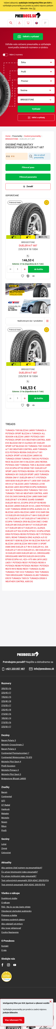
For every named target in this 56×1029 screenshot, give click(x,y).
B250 (12, 481)
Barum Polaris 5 (8, 740)
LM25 (36, 474)
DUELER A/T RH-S (24, 547)
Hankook (5, 809)
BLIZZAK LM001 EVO (30, 512)
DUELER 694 (32, 556)
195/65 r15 (6, 697)
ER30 (7, 534)
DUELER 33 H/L (28, 506)
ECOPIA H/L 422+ (20, 559)
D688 (7, 547)
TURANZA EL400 (31, 575)
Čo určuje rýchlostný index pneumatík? (18, 876)
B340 (7, 540)
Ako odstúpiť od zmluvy (12, 924)
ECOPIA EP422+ (29, 531)
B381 (35, 543)
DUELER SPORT (26, 474)
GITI (3, 801)
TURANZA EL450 (37, 569)
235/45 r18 (6, 710)
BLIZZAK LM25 (22, 484)
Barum (4, 792)
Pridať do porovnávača (28, 276)
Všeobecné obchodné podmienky (16, 911)
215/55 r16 (6, 722)
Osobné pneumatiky (32, 136)
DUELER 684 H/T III (26, 525)
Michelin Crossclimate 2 (12, 744)
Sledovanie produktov (33, 276)
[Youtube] (14, 964)
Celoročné (6, 852)
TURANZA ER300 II (38, 578)
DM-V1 (16, 477)
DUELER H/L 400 (31, 550)
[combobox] (36, 62)
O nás (4, 950)
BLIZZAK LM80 (30, 496)
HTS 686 (32, 559)
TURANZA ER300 (13, 458)
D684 (40, 496)
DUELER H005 (14, 553)
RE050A (43, 462)
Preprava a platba (9, 915)
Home (7, 136)
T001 (32, 468)
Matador (5, 813)
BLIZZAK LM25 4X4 (14, 487)
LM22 (44, 559)
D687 (45, 496)
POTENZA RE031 (20, 562)
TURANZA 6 (40, 430)
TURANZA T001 (35, 446)
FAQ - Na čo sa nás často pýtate (15, 907)
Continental (6, 796)
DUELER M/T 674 (13, 499)
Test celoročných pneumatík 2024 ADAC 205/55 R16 (25, 880)
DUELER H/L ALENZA (35, 528)
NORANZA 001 (12, 474)
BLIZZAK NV (26, 540)
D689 (43, 512)
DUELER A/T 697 (17, 518)
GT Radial (5, 805)
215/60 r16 (6, 714)
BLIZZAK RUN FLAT (41, 540)
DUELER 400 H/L (13, 503)
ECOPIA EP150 (16, 468)
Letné (3, 844)
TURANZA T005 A (28, 465)
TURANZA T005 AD (14, 493)
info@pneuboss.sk (44, 668)
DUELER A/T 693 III (14, 550)
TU (34, 8)
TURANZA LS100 (37, 484)
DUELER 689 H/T (23, 481)
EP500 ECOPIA (30, 487)
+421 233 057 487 (15, 668)
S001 (39, 481)
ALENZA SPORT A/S (14, 455)
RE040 (14, 537)
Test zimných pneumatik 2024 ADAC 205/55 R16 (23, 884)
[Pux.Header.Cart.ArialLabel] (28, 23)
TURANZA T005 (12, 430)
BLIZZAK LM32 (33, 462)
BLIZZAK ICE (22, 446)
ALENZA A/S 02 (40, 537)
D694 (20, 496)
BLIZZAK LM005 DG (33, 455)
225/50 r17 (6, 727)
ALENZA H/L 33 (42, 509)
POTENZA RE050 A (37, 562)
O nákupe (5, 902)
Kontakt (4, 946)
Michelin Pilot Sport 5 (11, 774)
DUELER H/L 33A (40, 547)
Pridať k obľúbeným (22, 276)
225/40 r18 (6, 701)
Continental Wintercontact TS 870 (16, 757)
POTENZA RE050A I (26, 471)
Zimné (4, 848)
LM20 (37, 506)
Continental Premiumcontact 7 (15, 753)
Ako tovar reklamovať (11, 928)
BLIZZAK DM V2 (18, 462)
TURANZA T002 (32, 572)
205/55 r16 (6, 688)
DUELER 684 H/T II (28, 477)
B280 (17, 540)
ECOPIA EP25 (27, 503)
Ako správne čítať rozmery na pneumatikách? (21, 868)
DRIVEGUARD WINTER (15, 556)
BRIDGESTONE (11, 139)
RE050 (43, 503)
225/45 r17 (6, 693)
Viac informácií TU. (13, 1020)
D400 (45, 521)
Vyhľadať (36, 109)
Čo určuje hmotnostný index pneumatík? (19, 872)
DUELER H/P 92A (13, 531)
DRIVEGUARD (43, 553)
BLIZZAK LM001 (22, 436)
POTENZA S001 (38, 436)
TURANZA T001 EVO (38, 490)
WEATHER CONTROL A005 (25, 449)
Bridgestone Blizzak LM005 (13, 778)
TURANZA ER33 (21, 490)
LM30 (33, 481)
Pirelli (4, 830)
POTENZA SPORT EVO (15, 440)
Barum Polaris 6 (8, 749)
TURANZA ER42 (25, 537)
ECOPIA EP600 (43, 531)
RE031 (26, 569)
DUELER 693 (14, 515)
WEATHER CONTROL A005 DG (19, 581)
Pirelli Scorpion (8, 766)
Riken (3, 826)
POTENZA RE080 (13, 566)
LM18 (39, 559)
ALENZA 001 (31, 443)
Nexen (4, 822)
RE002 (19, 569)
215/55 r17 (6, 705)
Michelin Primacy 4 (10, 770)
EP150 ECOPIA (42, 471)
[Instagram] (8, 964)
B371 (12, 540)
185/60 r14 (6, 718)
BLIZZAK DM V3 (17, 443)
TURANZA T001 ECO (14, 572)
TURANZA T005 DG (30, 458)
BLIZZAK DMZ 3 (35, 521)
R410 (14, 569)
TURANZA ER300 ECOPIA (22, 509)
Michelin (5, 818)
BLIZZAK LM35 (12, 543)
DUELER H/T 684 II (28, 515)
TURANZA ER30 (20, 521)
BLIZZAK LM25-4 (13, 512)
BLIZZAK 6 (26, 433)
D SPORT (42, 543)
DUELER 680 (11, 525)
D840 (13, 547)
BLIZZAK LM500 (12, 506)
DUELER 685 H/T (17, 528)
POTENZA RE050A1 (30, 566)
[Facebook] (2, 964)
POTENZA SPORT (13, 433)
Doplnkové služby (9, 898)
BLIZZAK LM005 (27, 430)
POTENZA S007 (12, 465)
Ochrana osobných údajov (13, 919)
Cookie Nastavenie (10, 932)
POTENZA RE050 (18, 534)
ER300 (26, 468)
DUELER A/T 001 (34, 452)
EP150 (37, 503)
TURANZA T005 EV (20, 578)
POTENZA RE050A (18, 452)
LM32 (14, 471)
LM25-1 (8, 562)
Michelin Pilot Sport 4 (11, 761)
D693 (15, 496)
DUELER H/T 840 (33, 518)
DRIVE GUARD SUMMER (33, 499)
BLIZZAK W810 (26, 543)
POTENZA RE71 (34, 534)
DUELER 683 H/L (29, 553)
